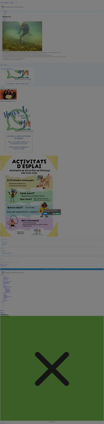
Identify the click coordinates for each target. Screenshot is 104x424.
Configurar (45, 213)
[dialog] (52, 212)
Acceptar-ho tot (58, 213)
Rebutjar (54, 213)
